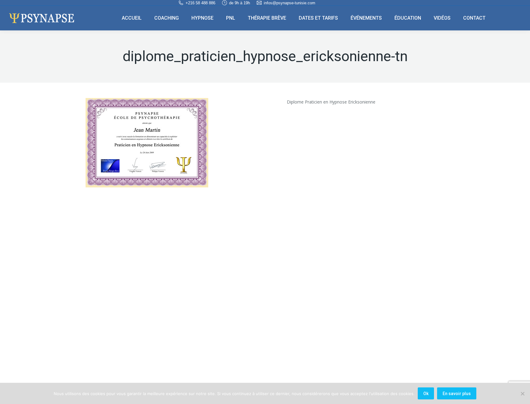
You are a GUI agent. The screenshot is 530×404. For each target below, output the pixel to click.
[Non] (522, 393)
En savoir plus (457, 393)
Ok (425, 393)
